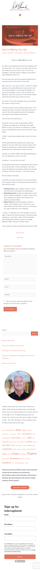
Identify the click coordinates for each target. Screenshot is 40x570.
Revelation (15, 458)
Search (4, 330)
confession (5, 434)
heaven (35, 442)
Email (6, 515)
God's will (23, 442)
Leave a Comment (8, 53)
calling (24, 430)
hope (13, 445)
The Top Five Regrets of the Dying (12, 345)
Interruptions (19, 53)
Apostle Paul (11, 430)
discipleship (27, 434)
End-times (16, 438)
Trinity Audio (21, 60)
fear (34, 438)
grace (29, 442)
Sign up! (20, 557)
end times (23, 438)
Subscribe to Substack (20, 487)
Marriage (19, 449)
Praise (9, 454)
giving (18, 442)
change (29, 430)
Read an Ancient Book (9, 363)
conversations (12, 434)
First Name (8, 524)
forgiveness (5, 442)
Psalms (32, 453)
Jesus (29, 445)
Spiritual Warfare (19, 463)
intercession (19, 445)
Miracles (24, 449)
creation (19, 434)
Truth (26, 463)
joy (34, 445)
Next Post (20, 237)
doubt (34, 434)
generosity (13, 442)
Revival (23, 458)
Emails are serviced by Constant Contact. (19, 550)
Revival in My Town (8, 340)
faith (29, 437)
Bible (18, 430)
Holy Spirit (6, 445)
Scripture (6, 462)
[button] (20, 15)
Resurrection (5, 458)
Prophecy (23, 454)
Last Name (8, 534)
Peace (4, 454)
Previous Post (20, 232)
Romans (28, 458)
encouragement (6, 438)
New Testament (31, 449)
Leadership (7, 449)
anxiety (4, 430)
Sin (13, 463)
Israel (24, 445)
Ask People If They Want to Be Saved (13, 350)
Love (14, 449)
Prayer (15, 453)
